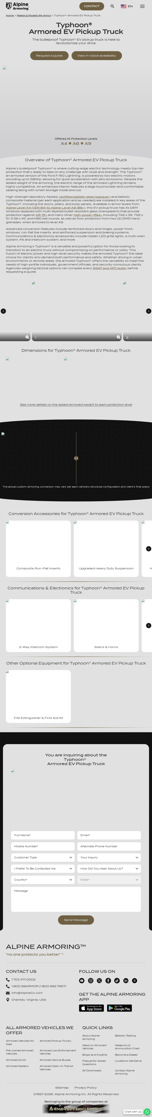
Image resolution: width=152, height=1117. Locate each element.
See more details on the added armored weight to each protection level (76, 404)
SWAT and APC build (109, 268)
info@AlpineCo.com (27, 992)
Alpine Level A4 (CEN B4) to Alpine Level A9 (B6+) (45, 207)
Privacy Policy (86, 1087)
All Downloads (91, 1070)
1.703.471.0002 (23, 979)
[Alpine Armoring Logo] (17, 6)
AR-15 (40, 215)
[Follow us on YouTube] (82, 982)
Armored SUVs (16, 1060)
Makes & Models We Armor (34, 15)
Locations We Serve (128, 1060)
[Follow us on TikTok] (117, 982)
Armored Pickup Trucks (55, 1040)
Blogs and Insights (94, 1054)
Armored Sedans (17, 1066)
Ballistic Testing (125, 1035)
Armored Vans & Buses (55, 1060)
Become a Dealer (126, 1054)
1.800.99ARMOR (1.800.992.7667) (38, 986)
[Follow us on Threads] (134, 982)
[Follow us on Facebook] (108, 982)
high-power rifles (87, 215)
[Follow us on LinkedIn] (126, 982)
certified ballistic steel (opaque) (84, 196)
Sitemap (62, 1087)
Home (10, 15)
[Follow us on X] (99, 982)
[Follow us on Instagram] (90, 982)
